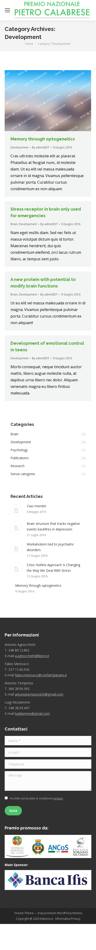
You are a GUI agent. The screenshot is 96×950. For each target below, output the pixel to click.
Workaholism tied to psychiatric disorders (50, 547)
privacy (58, 798)
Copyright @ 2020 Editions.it (34, 919)
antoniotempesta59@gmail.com (39, 694)
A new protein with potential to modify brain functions (43, 282)
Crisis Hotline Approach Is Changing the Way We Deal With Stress (53, 568)
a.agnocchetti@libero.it (32, 656)
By (40, 147)
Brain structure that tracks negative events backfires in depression (53, 526)
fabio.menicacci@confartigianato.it (41, 675)
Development (19, 147)
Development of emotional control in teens (47, 346)
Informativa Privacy (67, 919)
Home (29, 44)
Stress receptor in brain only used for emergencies (45, 212)
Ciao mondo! (36, 506)
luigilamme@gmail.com (32, 713)
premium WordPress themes (63, 913)
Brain (13, 224)
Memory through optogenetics (42, 138)
